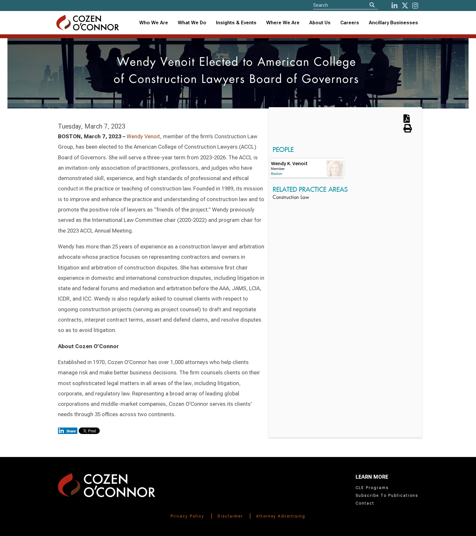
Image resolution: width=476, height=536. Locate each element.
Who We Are (153, 23)
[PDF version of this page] (406, 121)
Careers (349, 23)
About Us (320, 23)
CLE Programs (372, 487)
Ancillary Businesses (393, 23)
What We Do (192, 23)
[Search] (372, 5)
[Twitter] (405, 5)
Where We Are (283, 23)
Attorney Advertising (280, 516)
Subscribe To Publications (387, 495)
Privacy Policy (187, 516)
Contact (365, 503)
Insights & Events (236, 23)
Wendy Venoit (143, 136)
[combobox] (236, 23)
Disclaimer (230, 516)
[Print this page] (407, 130)
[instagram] (415, 5)
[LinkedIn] (394, 5)
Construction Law (291, 197)
